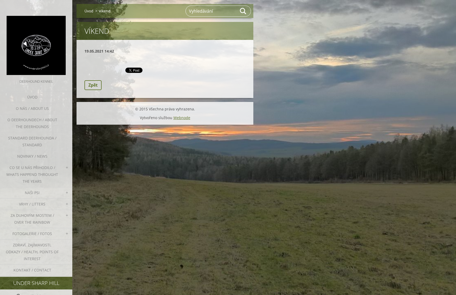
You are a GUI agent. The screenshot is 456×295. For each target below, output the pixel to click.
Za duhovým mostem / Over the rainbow (32, 219)
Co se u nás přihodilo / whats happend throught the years (32, 174)
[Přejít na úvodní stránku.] (36, 39)
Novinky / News (32, 156)
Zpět (93, 85)
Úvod (32, 97)
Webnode (181, 117)
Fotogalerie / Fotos (32, 233)
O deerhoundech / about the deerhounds (32, 123)
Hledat (243, 11)
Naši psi (32, 192)
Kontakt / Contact (32, 270)
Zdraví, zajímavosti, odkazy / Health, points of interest (32, 251)
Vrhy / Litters (32, 204)
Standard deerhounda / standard (32, 141)
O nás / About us (32, 108)
